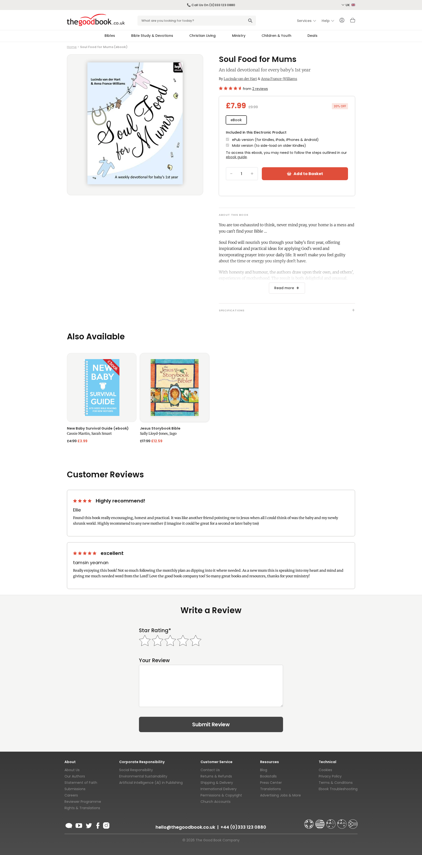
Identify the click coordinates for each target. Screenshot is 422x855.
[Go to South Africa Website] (353, 821)
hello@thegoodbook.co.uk (185, 827)
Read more (284, 287)
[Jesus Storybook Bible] (174, 387)
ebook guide (236, 157)
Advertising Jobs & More (280, 795)
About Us (72, 769)
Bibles (110, 35)
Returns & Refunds (216, 776)
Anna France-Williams (279, 79)
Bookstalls (268, 776)
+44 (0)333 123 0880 (243, 827)
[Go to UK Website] (309, 821)
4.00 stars (83, 501)
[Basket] (352, 21)
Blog (263, 769)
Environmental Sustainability (143, 776)
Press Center (271, 782)
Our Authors (74, 776)
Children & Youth (276, 35)
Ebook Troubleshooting (338, 788)
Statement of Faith (80, 782)
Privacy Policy (330, 776)
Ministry (238, 35)
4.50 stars (230, 88)
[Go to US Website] (320, 821)
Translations (270, 788)
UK (348, 5)
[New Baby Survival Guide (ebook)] (101, 387)
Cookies (325, 769)
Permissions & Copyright (221, 795)
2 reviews (260, 88)
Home (72, 47)
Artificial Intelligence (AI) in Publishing (151, 782)
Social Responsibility (136, 769)
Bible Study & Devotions (152, 35)
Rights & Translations (82, 808)
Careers (71, 795)
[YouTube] (78, 824)
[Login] (341, 21)
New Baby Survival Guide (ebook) (98, 428)
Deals (312, 35)
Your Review (154, 660)
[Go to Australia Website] (331, 821)
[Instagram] (106, 824)
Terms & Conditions (336, 782)
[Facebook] (98, 824)
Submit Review (211, 724)
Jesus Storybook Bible (160, 428)
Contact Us (210, 769)
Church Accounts (215, 801)
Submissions (74, 788)
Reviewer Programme (82, 801)
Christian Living (202, 35)
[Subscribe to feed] (68, 824)
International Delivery (218, 788)
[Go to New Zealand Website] (342, 821)
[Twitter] (88, 824)
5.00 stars (85, 553)
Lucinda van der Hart (240, 79)
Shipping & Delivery (216, 782)
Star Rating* (155, 630)
